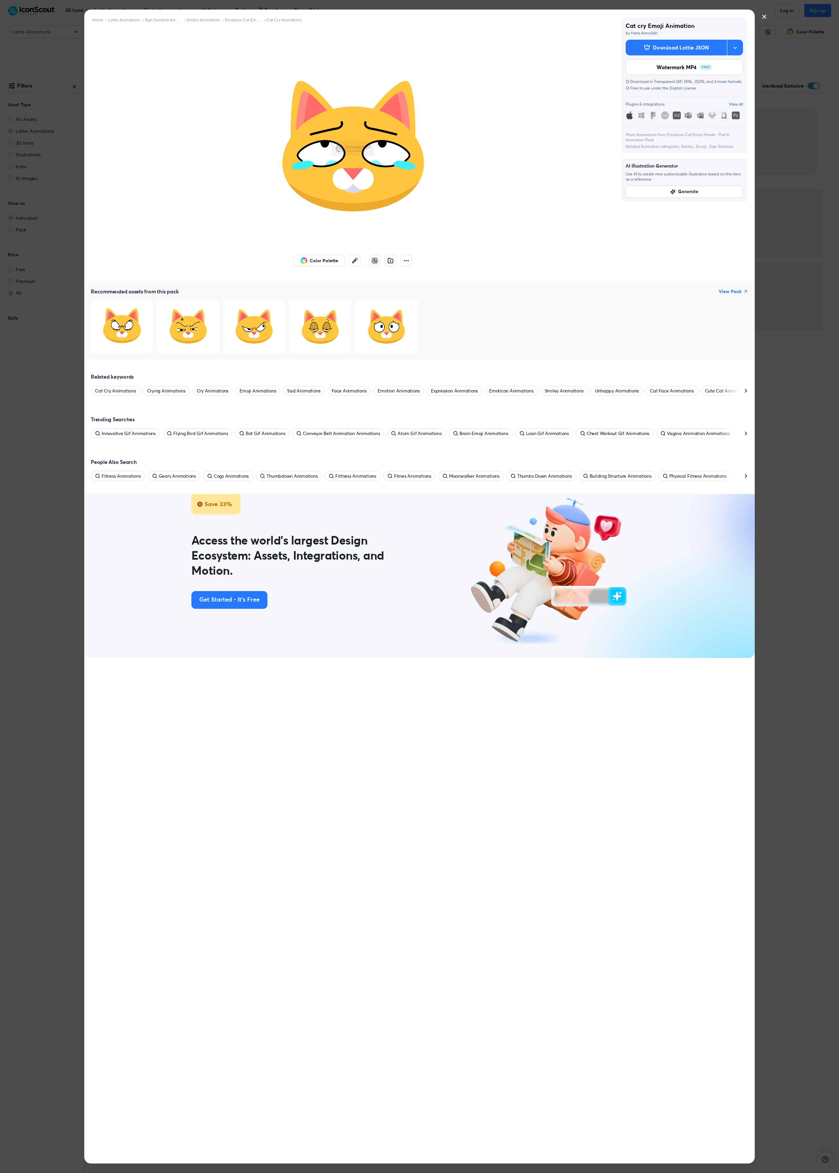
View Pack (730, 291)
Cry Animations (213, 391)
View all (736, 104)
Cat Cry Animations (284, 19)
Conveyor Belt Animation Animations (341, 433)
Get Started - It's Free (229, 600)
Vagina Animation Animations (698, 433)
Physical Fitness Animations (698, 476)
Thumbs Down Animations (544, 476)
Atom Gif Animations (419, 433)
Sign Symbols (721, 146)
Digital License (683, 88)
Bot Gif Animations (265, 433)
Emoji (701, 146)
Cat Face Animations (671, 391)
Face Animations (349, 391)
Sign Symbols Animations (163, 19)
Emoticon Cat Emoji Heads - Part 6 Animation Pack (243, 19)
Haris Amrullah (644, 32)
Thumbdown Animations (292, 476)
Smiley (687, 146)
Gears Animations (177, 476)
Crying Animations (166, 391)
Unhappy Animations (617, 391)
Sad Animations (304, 391)
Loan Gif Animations (547, 433)
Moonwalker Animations (474, 476)
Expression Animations (454, 391)
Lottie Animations (124, 19)
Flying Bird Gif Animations (200, 433)
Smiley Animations (203, 19)
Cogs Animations (231, 476)
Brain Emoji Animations (483, 433)
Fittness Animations (355, 476)
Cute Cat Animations (727, 391)
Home (97, 19)
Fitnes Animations (412, 476)
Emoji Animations (258, 391)
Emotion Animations (399, 391)
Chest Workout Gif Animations (618, 433)
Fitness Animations (121, 476)
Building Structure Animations (621, 476)
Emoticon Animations (511, 391)
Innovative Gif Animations (129, 433)
